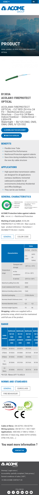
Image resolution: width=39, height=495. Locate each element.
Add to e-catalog (12, 135)
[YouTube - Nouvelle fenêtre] (26, 492)
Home (3, 49)
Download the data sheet (16, 130)
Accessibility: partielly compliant (12, 473)
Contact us (19, 450)
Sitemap (4, 470)
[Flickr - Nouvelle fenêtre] (31, 492)
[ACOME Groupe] (9, 464)
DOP (23, 476)
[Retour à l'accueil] (12, 9)
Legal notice (12, 470)
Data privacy (29, 473)
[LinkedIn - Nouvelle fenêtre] (22, 492)
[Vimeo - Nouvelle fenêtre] (8, 492)
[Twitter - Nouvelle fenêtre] (17, 492)
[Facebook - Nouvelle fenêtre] (13, 492)
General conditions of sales (10, 476)
